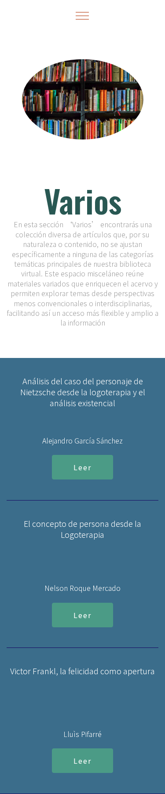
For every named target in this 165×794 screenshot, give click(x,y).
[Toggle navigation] (82, 15)
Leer (82, 467)
